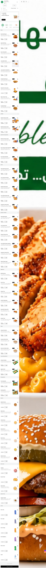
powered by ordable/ (9, 563)
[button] (9, 2)
